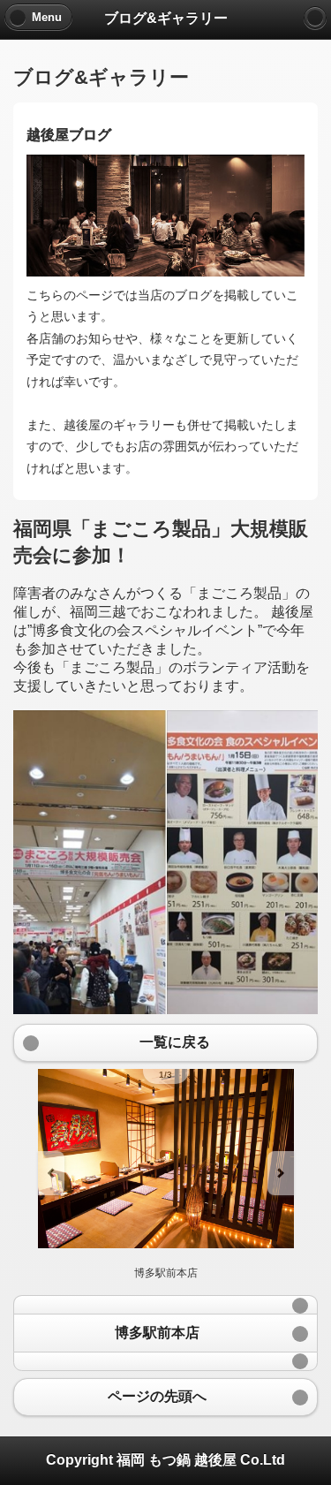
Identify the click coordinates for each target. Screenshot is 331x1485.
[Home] (315, 17)
